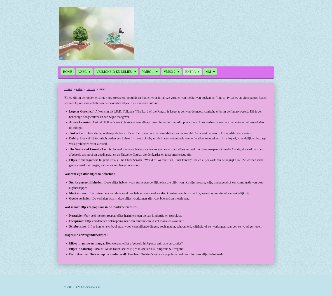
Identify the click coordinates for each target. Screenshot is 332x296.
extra (79, 89)
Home (68, 89)
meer (102, 89)
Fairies (91, 89)
